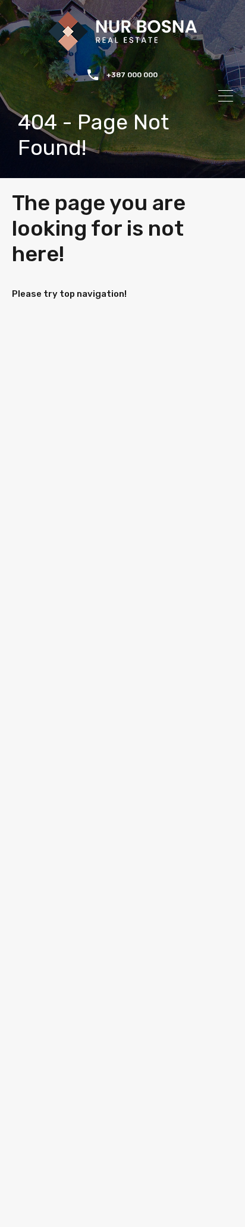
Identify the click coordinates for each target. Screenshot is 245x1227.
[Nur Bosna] (122, 45)
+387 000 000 (132, 75)
